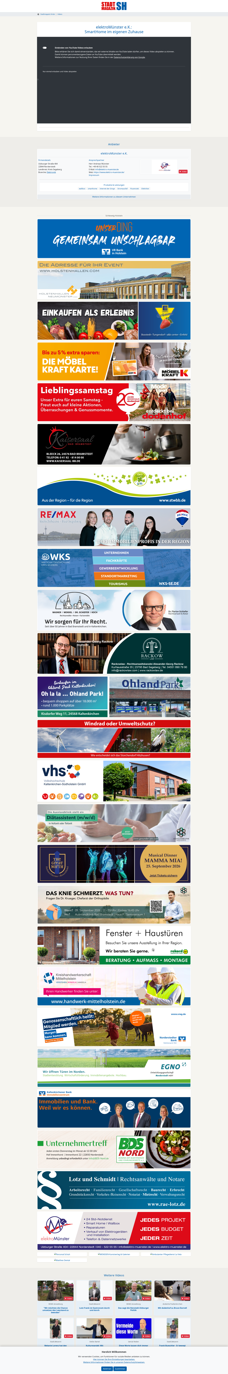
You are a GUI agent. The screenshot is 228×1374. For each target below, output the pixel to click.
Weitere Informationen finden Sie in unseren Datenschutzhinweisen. (114, 1362)
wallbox (82, 188)
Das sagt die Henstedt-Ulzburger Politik (133, 1309)
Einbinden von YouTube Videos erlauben (74, 47)
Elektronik (51, 172)
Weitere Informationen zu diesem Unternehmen (114, 196)
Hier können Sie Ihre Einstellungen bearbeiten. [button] (114, 1359)
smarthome (92, 188)
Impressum (94, 175)
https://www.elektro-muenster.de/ (109, 172)
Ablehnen (107, 1368)
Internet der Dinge (107, 188)
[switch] (45, 48)
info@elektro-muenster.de (107, 169)
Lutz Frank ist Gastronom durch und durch (94, 1309)
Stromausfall (122, 188)
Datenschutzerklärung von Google (129, 57)
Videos (59, 14)
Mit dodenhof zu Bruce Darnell (172, 1308)
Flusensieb (134, 188)
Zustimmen (120, 1368)
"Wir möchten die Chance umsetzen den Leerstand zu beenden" (56, 1310)
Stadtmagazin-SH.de (47, 14)
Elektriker (145, 188)
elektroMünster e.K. (114, 153)
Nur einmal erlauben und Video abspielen (60, 71)
